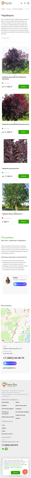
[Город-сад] (6, 3)
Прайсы (4, 428)
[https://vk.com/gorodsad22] (3, 449)
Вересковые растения (8, 417)
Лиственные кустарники (5, 412)
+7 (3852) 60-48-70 (13, 358)
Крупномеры (5, 402)
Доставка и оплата (7, 434)
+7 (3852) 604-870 (10, 445)
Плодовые (18, 408)
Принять (15, 472)
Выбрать (23, 86)
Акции (3, 431)
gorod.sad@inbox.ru (9, 368)
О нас (3, 425)
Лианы (17, 402)
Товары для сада (20, 415)
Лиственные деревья (8, 408)
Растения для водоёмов (22, 412)
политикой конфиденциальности (14, 466)
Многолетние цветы (21, 405)
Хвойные (4, 405)
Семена (18, 418)
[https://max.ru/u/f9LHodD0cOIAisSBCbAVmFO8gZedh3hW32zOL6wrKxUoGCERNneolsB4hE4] (6, 449)
